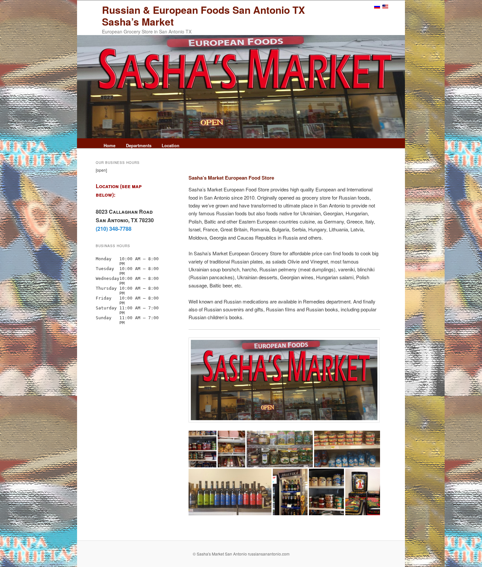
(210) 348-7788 (113, 228)
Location (170, 145)
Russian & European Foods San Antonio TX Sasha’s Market (203, 16)
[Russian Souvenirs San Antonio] (362, 492)
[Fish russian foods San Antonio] (202, 449)
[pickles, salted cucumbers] (279, 449)
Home (109, 145)
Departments (138, 145)
